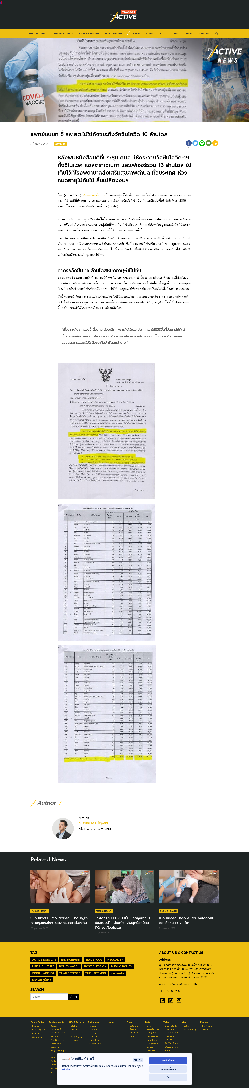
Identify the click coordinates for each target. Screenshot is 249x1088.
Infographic (152, 1032)
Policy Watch (69, 966)
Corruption (37, 1037)
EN (135, 1060)
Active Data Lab (44, 959)
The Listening (95, 973)
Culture (74, 1040)
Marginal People (58, 1050)
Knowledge (152, 1040)
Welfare (54, 1036)
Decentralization (58, 1032)
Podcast (203, 33)
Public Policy (38, 33)
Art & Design (77, 1037)
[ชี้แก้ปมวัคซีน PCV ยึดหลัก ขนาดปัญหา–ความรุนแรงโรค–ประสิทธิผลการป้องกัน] (60, 888)
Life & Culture (89, 33)
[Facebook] (162, 1000)
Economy (36, 1033)
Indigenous (93, 959)
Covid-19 (60, 144)
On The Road (171, 1043)
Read (149, 33)
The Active (207, 1026)
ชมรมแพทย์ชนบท (94, 195)
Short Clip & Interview (171, 1027)
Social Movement (55, 1027)
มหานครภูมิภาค (41, 980)
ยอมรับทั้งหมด (168, 1060)
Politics (35, 1026)
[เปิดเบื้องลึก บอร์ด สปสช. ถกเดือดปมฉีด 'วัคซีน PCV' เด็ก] (189, 888)
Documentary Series (171, 1048)
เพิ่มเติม (66, 1069)
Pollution (93, 1026)
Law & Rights (38, 1029)
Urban (74, 1029)
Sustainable (95, 1043)
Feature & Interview (133, 1027)
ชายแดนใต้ (117, 973)
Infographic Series (152, 1045)
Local (73, 1033)
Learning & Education (55, 1045)
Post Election (95, 966)
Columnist (133, 1032)
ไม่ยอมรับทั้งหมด (168, 1069)
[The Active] (123, 16)
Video (175, 33)
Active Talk (207, 1029)
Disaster (93, 1029)
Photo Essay (190, 1029)
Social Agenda (63, 33)
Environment (113, 33)
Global (74, 1026)
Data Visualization (153, 1027)
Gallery (187, 1026)
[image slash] (128, 33)
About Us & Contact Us (181, 952)
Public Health (39, 911)
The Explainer (171, 1032)
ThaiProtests (69, 973)
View (188, 33)
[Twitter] (170, 1000)
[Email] (209, 145)
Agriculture (94, 1040)
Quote (132, 1036)
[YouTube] (178, 1000)
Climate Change (93, 1035)
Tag (33, 952)
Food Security (57, 1040)
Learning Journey (169, 1038)
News (137, 33)
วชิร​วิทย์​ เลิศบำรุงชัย (93, 823)
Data (162, 33)
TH (140, 1060)
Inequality (115, 959)
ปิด (168, 1077)
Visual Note (152, 1036)
